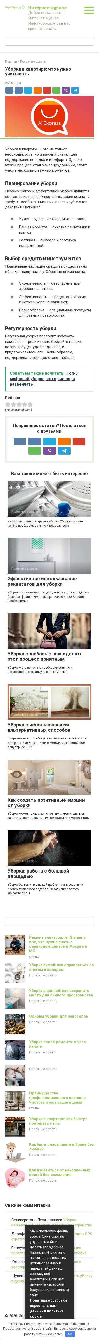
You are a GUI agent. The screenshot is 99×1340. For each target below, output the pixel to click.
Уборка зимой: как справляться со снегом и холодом (61, 967)
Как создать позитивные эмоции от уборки (46, 802)
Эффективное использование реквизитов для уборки (42, 581)
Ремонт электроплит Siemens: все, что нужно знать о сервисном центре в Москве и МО (58, 944)
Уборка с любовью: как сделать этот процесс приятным (45, 656)
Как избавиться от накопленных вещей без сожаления (59, 1172)
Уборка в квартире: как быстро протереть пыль (58, 1121)
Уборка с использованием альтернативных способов (39, 727)
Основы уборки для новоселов (58, 1016)
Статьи (34, 957)
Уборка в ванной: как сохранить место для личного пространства (61, 992)
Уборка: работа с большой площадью (38, 873)
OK (70, 1334)
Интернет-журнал (47, 7)
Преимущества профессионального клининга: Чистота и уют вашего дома (58, 1098)
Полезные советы (43, 975)
